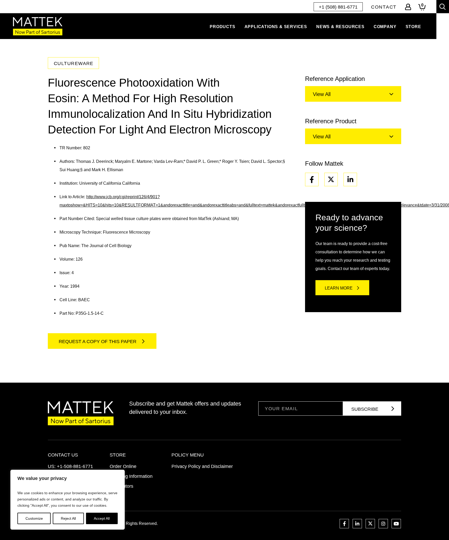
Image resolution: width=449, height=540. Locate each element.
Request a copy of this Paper (98, 341)
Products (222, 26)
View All (322, 94)
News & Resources (340, 26)
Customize (34, 518)
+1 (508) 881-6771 (338, 7)
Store (413, 26)
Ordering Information (131, 476)
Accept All (102, 518)
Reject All (68, 518)
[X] (331, 179)
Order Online (123, 466)
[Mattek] (37, 26)
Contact (384, 7)
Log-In (408, 7)
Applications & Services (276, 26)
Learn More (339, 288)
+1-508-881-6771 (75, 466)
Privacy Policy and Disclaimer (202, 466)
